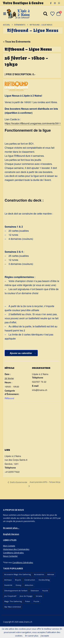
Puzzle (36, 601)
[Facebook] (51, 3)
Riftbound (9, 398)
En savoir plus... (11, 527)
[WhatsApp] (59, 3)
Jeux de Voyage (26, 596)
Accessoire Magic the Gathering (17, 574)
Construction (29, 580)
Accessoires (39, 574)
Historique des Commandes (16, 549)
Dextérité (8, 585)
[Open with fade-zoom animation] (45, 14)
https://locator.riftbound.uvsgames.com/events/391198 (34, 123)
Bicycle (18, 580)
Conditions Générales (13, 552)
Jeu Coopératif (10, 596)
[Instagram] (55, 3)
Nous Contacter (10, 556)
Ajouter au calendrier (21, 353)
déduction (29, 585)
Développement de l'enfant (15, 590)
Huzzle (45, 590)
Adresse (50, 574)
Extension (35, 590)
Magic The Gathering (13, 601)
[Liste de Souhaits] (52, 14)
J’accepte (45, 635)
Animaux (8, 580)
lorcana (39, 596)
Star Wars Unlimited (12, 607)
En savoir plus (31, 635)
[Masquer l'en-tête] (18, 14)
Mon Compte (9, 545)
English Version (11, 534)
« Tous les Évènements (16, 41)
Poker (27, 601)
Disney (18, 585)
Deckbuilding (44, 580)
